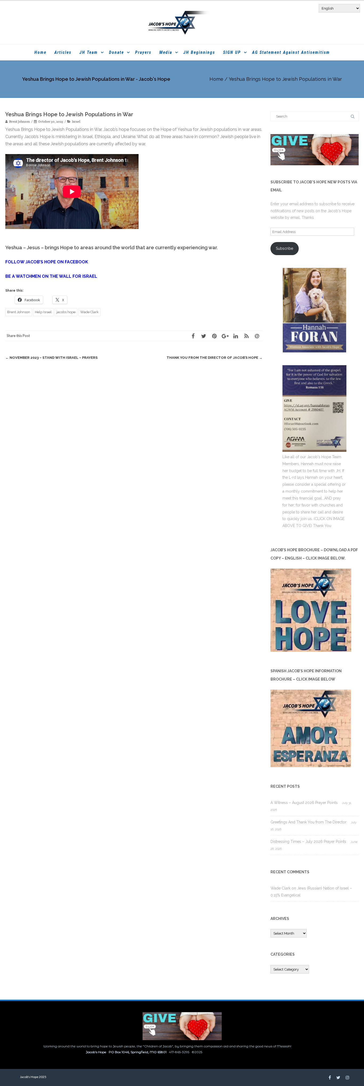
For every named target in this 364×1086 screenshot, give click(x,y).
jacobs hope (65, 312)
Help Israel (43, 312)
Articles (62, 52)
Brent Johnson (18, 312)
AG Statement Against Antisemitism (291, 52)
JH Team (88, 52)
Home (40, 52)
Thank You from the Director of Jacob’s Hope (214, 358)
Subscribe (284, 248)
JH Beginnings (199, 52)
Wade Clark (89, 312)
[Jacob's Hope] (182, 22)
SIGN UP (232, 52)
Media (165, 52)
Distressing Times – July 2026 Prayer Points (308, 841)
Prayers (143, 52)
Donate (116, 52)
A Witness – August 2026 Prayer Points (304, 803)
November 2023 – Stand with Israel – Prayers (51, 358)
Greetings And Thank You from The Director (308, 822)
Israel (76, 121)
